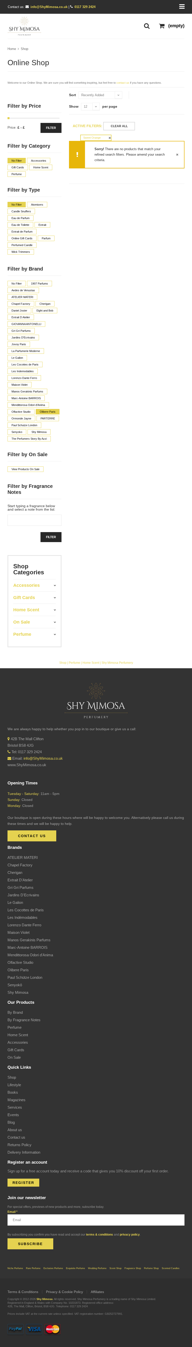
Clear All (119, 126)
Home (12, 49)
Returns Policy (20, 1145)
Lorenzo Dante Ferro (24, 925)
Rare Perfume (33, 1268)
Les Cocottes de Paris (26, 910)
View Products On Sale (26, 469)
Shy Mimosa (18, 992)
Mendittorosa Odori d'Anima (30, 955)
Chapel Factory (20, 865)
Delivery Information (24, 1152)
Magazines (17, 1100)
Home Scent (90, 663)
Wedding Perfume (97, 1268)
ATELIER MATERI (23, 857)
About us (15, 1130)
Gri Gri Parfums (21, 887)
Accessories (18, 1042)
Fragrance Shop (132, 1268)
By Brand (15, 1012)
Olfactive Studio (20, 962)
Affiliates (97, 1292)
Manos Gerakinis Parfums (29, 940)
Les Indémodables (23, 917)
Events (13, 1115)
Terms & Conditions (23, 1292)
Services (15, 1107)
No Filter (17, 160)
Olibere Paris (18, 970)
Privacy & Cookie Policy (64, 1292)
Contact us (16, 1137)
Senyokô (15, 985)
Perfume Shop (151, 1268)
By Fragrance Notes (24, 1020)
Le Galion (15, 902)
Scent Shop (116, 1268)
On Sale (14, 1057)
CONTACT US (32, 836)
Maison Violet (19, 932)
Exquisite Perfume (75, 1268)
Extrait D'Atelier (20, 880)
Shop (24, 49)
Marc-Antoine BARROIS (28, 947)
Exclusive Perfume (53, 1268)
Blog (11, 1122)
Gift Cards (16, 1050)
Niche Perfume (15, 1268)
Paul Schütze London (25, 977)
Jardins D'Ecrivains (23, 895)
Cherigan (15, 872)
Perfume (74, 663)
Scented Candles (171, 1268)
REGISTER (23, 1183)
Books (13, 1092)
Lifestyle (14, 1085)
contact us (122, 82)
